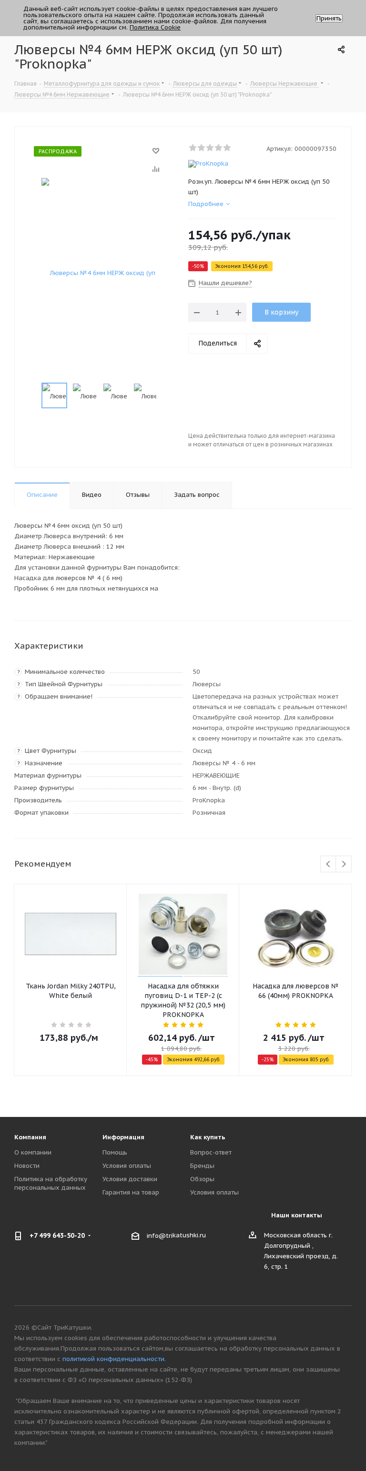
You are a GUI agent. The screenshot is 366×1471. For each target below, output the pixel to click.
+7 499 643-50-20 (57, 1235)
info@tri (160, 1235)
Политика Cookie (155, 27)
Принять (329, 18)
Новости (27, 1166)
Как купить (207, 1137)
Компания (30, 1137)
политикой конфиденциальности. (114, 1359)
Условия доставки (129, 1179)
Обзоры (202, 1179)
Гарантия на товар (130, 1192)
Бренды (202, 1166)
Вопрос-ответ (211, 1152)
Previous (328, 864)
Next (344, 864)
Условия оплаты (126, 1166)
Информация (123, 1137)
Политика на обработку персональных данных (50, 1183)
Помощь (114, 1152)
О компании (32, 1152)
